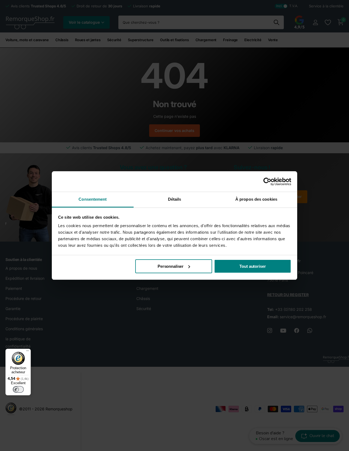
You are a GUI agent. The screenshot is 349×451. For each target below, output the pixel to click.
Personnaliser (170, 266)
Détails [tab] (174, 199)
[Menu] (27, 352)
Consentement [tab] (93, 199)
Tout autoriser (252, 266)
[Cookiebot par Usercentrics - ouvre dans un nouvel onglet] (267, 182)
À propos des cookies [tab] (256, 199)
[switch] (18, 389)
